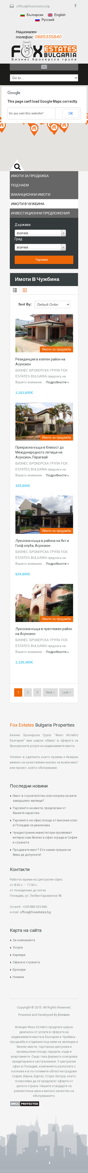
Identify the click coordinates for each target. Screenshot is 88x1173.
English (59, 15)
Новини (18, 977)
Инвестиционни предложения (40, 213)
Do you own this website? (26, 113)
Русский (47, 20)
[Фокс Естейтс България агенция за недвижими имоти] (44, 51)
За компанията (24, 940)
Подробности (56, 382)
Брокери (19, 969)
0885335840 (48, 36)
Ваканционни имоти (30, 194)
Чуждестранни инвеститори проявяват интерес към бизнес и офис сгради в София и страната (45, 837)
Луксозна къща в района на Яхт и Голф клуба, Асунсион (42, 543)
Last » (66, 692)
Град (18, 239)
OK (70, 113)
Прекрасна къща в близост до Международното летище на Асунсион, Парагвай (39, 452)
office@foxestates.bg (33, 6)
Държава (23, 225)
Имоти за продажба (30, 176)
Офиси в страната (26, 962)
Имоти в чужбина (27, 204)
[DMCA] (24, 1103)
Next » (50, 692)
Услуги (18, 947)
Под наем (20, 185)
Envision (63, 1015)
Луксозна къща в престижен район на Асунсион (43, 631)
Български (34, 15)
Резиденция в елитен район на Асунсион (40, 361)
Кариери (19, 955)
